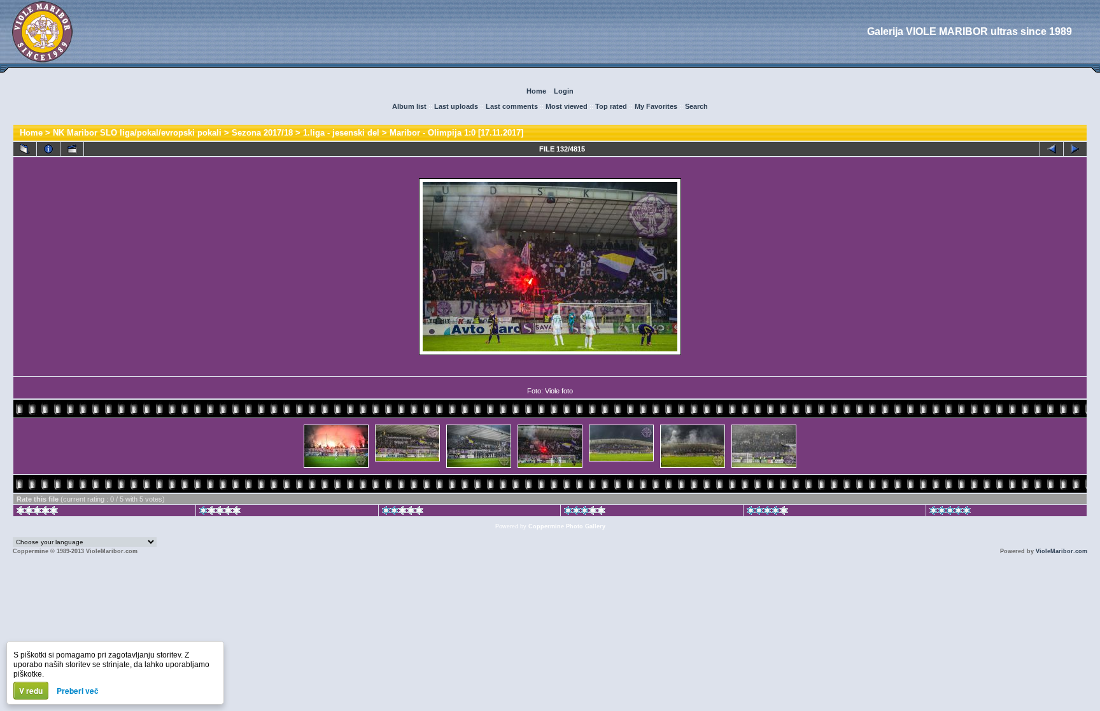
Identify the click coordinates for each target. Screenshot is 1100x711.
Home (536, 91)
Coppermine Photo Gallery (566, 526)
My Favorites (656, 106)
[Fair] (402, 512)
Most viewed (567, 106)
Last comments (512, 106)
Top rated (611, 106)
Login (564, 91)
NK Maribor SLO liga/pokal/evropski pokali (137, 132)
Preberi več (78, 690)
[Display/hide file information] (48, 149)
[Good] (584, 512)
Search (696, 106)
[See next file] (1075, 149)
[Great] (950, 512)
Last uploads (456, 106)
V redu (31, 690)
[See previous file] (1051, 149)
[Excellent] (767, 512)
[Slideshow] (71, 149)
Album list (409, 106)
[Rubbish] (37, 512)
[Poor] (220, 512)
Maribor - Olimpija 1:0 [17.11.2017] (456, 132)
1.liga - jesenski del (341, 132)
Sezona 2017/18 (262, 132)
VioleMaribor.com (1061, 551)
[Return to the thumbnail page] (24, 149)
